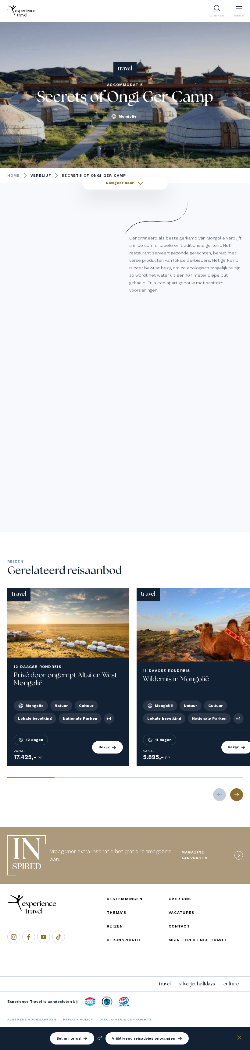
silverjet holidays (197, 983)
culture (231, 983)
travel (165, 983)
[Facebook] (28, 937)
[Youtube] (43, 937)
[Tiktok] (58, 937)
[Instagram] (13, 937)
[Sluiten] (239, 1038)
